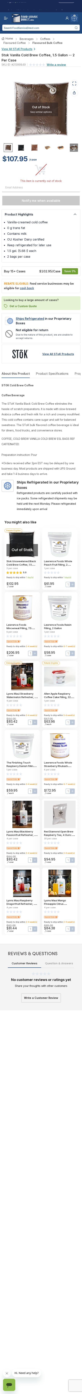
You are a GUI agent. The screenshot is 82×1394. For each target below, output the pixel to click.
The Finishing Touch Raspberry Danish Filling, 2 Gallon (22, 766)
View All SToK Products (17, 49)
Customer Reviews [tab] (24, 963)
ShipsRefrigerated (30, 319)
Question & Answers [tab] (59, 963)
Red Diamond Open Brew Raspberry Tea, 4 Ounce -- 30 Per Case (59, 835)
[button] (67, 18)
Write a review (56, 64)
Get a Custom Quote (23, 306)
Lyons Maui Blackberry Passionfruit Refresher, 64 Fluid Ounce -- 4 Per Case (21, 835)
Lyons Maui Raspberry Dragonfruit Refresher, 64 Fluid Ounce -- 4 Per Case (21, 904)
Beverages (27, 38)
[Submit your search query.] (76, 27)
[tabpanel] (41, 447)
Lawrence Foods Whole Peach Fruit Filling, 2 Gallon (58, 565)
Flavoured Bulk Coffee (47, 42)
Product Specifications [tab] (52, 373)
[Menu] (5, 18)
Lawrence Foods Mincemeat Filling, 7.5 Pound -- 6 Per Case (18, 628)
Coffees (45, 38)
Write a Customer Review (41, 997)
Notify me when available (41, 201)
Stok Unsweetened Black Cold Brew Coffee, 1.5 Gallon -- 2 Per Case (21, 565)
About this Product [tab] (16, 373)
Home (9, 38)
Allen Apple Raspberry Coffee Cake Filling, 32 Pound (57, 697)
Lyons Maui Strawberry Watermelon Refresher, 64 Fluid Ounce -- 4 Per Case (22, 697)
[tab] (8, 147)
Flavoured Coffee (14, 42)
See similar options (41, 112)
